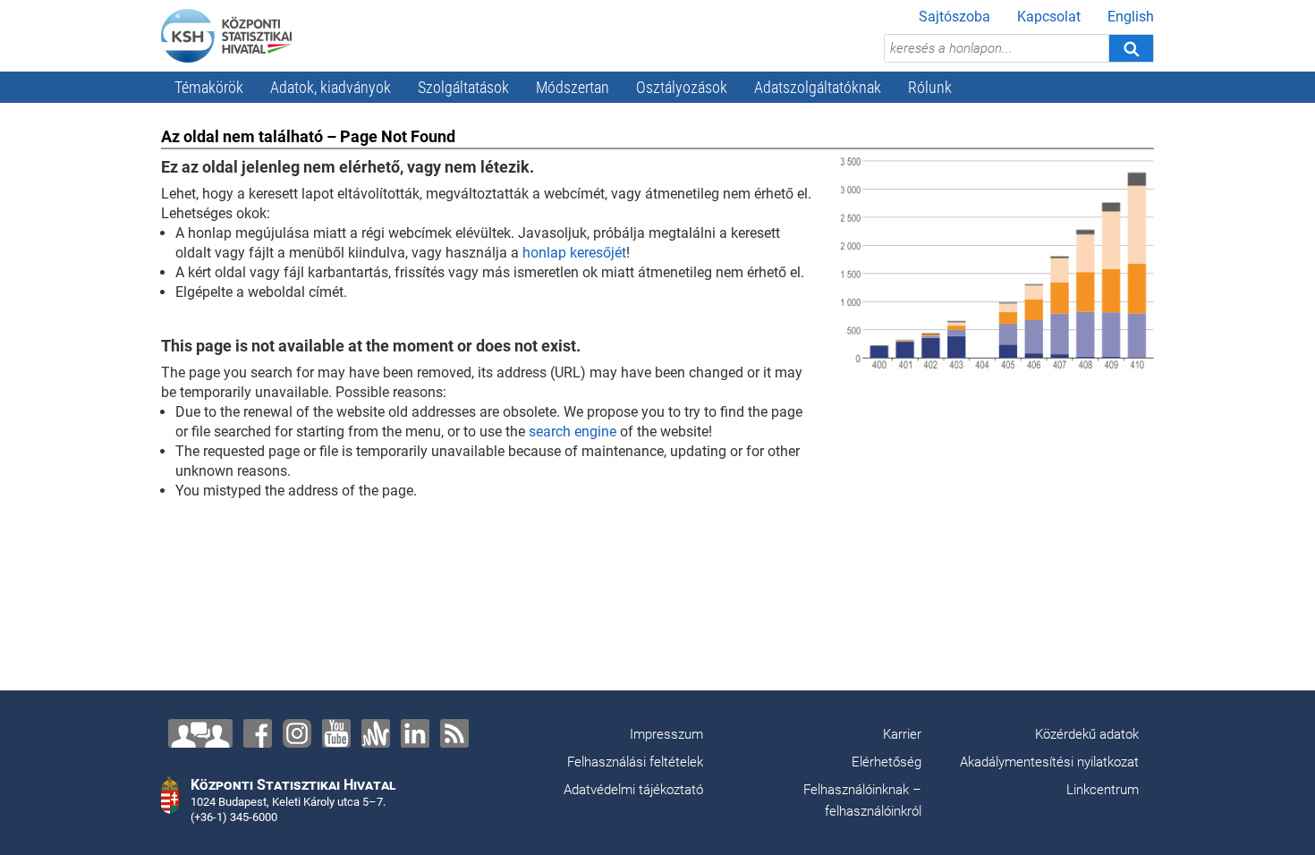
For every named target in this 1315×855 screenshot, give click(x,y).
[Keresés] (1130, 48)
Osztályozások (681, 87)
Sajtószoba (954, 16)
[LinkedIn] (415, 733)
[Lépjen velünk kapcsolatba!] (200, 733)
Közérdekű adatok (1087, 734)
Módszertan (572, 87)
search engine (572, 431)
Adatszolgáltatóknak (817, 87)
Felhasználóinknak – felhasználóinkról (862, 800)
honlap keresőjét (574, 252)
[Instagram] (297, 733)
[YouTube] (336, 733)
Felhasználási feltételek (635, 762)
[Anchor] (375, 733)
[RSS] (454, 733)
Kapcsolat (1049, 16)
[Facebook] (257, 733)
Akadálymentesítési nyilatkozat (1049, 762)
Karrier (902, 734)
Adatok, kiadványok (330, 87)
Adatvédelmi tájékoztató (633, 790)
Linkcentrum (1102, 790)
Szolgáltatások (463, 87)
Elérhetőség (886, 762)
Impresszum (666, 734)
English (1130, 16)
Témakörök (208, 87)
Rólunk (930, 87)
